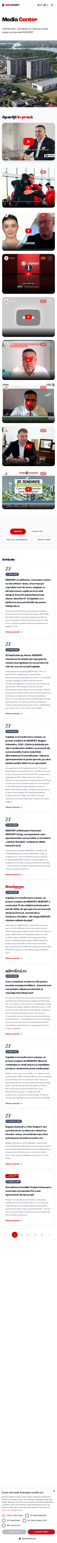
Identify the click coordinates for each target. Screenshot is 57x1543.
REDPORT (18, 531)
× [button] (54, 1491)
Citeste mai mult (12, 632)
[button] (28, 1538)
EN (47, 5)
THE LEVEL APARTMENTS (17, 540)
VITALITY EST (37, 531)
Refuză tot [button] (14, 1532)
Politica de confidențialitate (12, 1510)
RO (41, 5)
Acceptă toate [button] (41, 1532)
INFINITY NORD (44, 540)
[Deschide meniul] (52, 5)
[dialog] (28, 1515)
